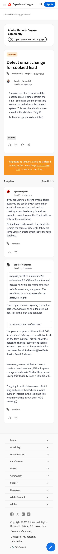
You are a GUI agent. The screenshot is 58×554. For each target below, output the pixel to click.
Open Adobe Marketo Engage (29, 39)
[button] (17, 73)
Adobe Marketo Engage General (17, 14)
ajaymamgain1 (21, 191)
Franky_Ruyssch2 (22, 81)
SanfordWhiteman (22, 264)
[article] (29, 222)
